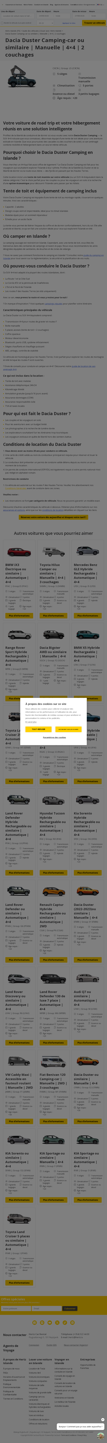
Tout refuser (38, 729)
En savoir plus (31, 722)
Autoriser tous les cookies (68, 729)
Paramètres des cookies (54, 737)
